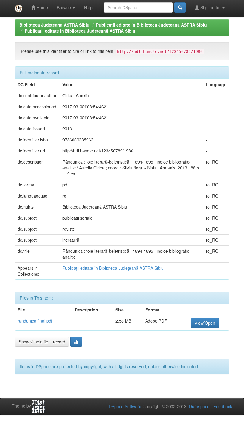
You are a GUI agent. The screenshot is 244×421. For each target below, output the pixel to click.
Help (88, 7)
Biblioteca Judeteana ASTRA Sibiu (54, 25)
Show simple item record (42, 342)
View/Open (205, 323)
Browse (64, 7)
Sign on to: (210, 7)
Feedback (222, 406)
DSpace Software (125, 406)
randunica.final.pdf (35, 321)
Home (41, 7)
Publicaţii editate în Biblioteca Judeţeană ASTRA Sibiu (151, 25)
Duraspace (199, 406)
